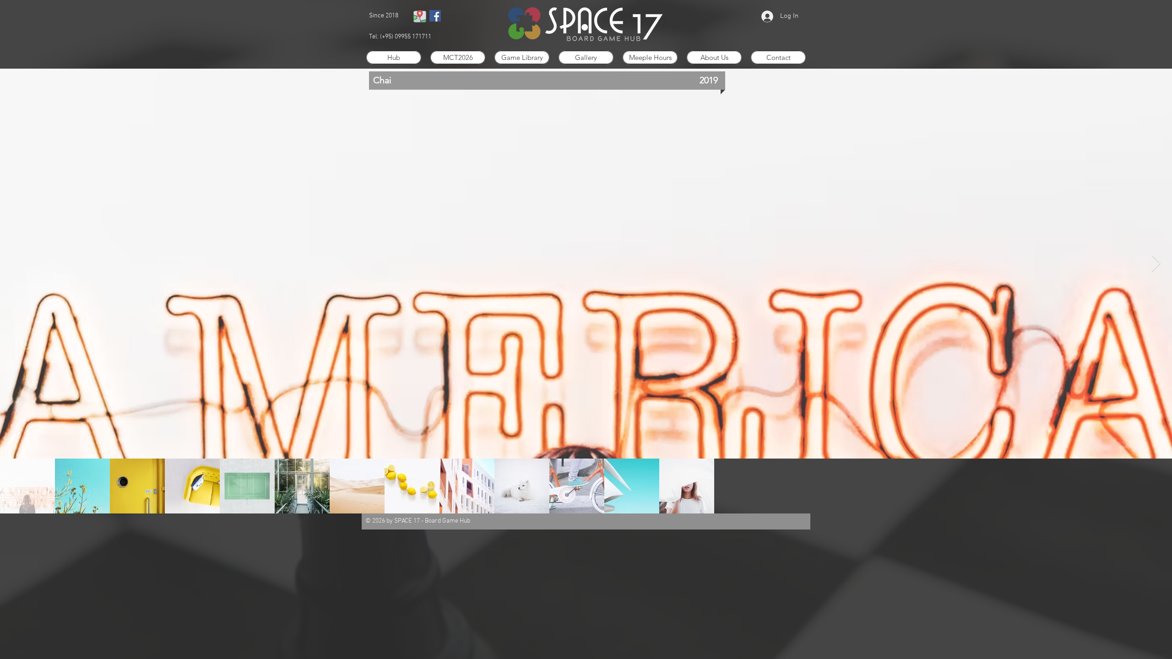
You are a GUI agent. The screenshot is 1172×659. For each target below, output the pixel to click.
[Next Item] (1156, 264)
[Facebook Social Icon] (435, 16)
